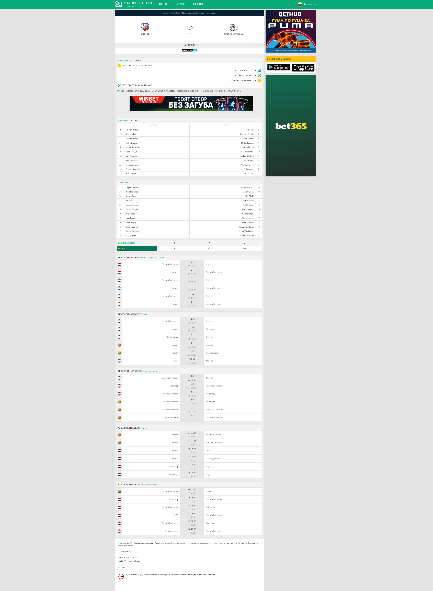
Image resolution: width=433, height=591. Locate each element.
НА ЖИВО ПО (189, 45)
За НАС (121, 567)
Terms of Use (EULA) (127, 557)
